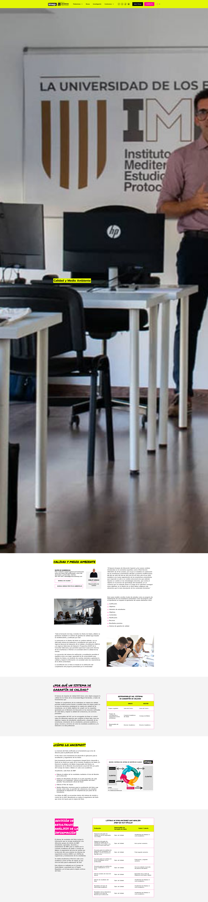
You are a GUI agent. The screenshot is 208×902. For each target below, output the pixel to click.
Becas (88, 4)
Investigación (97, 4)
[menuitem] (158, 4)
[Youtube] (128, 4)
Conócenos (108, 4)
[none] (158, 4)
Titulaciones (77, 4)
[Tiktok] (125, 4)
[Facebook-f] (119, 4)
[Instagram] (122, 4)
